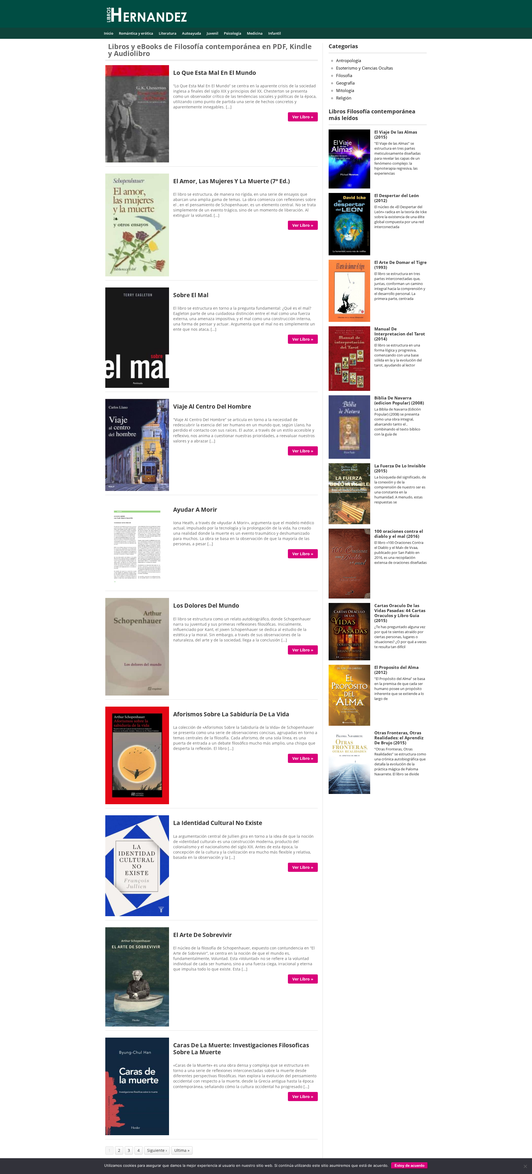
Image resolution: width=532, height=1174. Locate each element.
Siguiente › (157, 1150)
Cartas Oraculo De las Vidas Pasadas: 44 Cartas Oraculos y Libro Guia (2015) (399, 613)
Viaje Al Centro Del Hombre (212, 406)
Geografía (345, 83)
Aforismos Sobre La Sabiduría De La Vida (231, 714)
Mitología (345, 90)
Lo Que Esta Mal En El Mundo (214, 73)
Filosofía (344, 75)
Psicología (232, 33)
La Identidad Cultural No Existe (217, 823)
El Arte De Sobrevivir (202, 935)
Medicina (255, 33)
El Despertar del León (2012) (396, 198)
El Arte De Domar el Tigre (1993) (400, 264)
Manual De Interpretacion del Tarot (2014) (399, 334)
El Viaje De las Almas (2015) (395, 134)
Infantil (274, 33)
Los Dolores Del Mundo (206, 605)
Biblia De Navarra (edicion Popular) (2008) (399, 400)
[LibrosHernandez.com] (146, 16)
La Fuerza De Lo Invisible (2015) (400, 468)
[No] (525, 1166)
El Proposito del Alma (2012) (396, 669)
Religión (343, 98)
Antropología (348, 60)
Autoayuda (191, 33)
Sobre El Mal (190, 295)
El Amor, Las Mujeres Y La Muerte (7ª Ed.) (231, 181)
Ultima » (182, 1150)
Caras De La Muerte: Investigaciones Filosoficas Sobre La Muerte (241, 1048)
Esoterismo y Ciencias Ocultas (364, 68)
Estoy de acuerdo (409, 1165)
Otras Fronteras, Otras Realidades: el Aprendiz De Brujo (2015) (398, 737)
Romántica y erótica (136, 33)
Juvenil (212, 33)
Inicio (108, 33)
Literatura (168, 33)
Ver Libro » (302, 116)
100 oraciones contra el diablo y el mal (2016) (398, 533)
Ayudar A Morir (195, 509)
